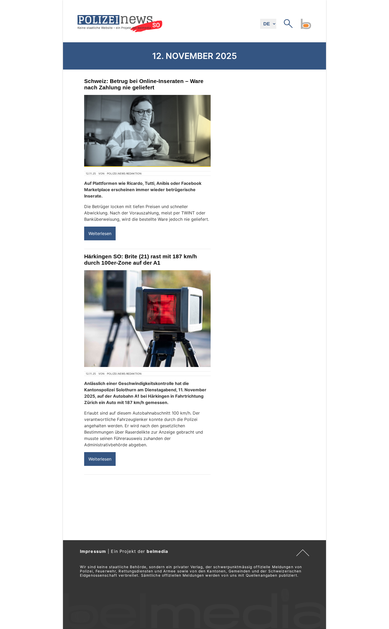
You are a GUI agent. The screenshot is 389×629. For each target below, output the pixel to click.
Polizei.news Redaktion (124, 173)
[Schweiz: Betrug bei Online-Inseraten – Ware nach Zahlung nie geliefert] (147, 131)
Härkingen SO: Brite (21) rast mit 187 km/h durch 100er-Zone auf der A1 (140, 259)
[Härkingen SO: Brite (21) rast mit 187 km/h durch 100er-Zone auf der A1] (147, 318)
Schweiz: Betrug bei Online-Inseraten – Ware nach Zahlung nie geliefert (143, 84)
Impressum (93, 551)
